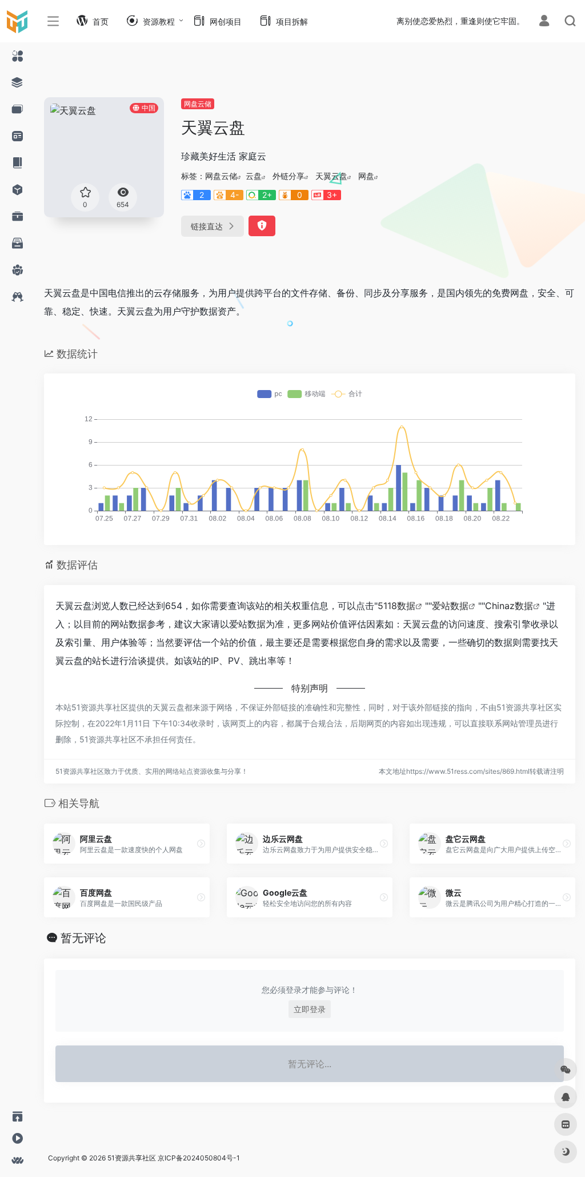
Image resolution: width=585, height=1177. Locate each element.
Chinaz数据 (509, 605)
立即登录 (310, 1009)
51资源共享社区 (131, 1158)
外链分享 (288, 176)
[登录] (544, 22)
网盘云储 (197, 104)
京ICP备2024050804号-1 (199, 1158)
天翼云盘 (331, 176)
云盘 (254, 176)
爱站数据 (450, 605)
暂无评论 (83, 938)
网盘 (366, 176)
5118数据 (396, 605)
